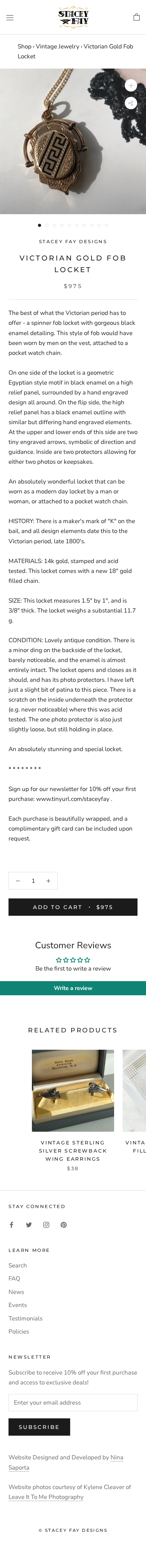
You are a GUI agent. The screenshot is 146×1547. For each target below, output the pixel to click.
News (16, 1292)
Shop (25, 46)
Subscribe (39, 1427)
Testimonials (26, 1318)
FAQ (14, 1278)
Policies (19, 1332)
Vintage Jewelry (57, 46)
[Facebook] (12, 1224)
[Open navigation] (9, 17)
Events (18, 1305)
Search (18, 1265)
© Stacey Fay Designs (73, 1530)
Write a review (73, 988)
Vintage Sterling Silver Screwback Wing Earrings (73, 1150)
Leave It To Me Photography (46, 1497)
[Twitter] (29, 1224)
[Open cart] (137, 17)
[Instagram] (46, 1224)
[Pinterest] (64, 1224)
